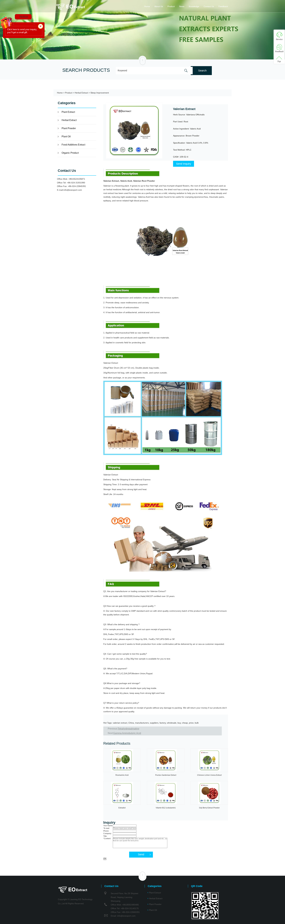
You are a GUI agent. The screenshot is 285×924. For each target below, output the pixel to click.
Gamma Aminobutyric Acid (127, 733)
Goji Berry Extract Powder (209, 808)
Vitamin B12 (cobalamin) (166, 808)
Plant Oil (66, 136)
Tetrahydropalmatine (128, 728)
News (181, 6)
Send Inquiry (183, 163)
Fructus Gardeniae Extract (165, 775)
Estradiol (122, 808)
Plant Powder (69, 128)
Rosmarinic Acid (122, 775)
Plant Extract (68, 112)
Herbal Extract (81, 93)
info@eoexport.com (73, 190)
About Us (158, 6)
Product (171, 6)
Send (141, 854)
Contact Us (209, 6)
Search (202, 70)
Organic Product (70, 153)
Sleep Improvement (99, 93)
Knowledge (194, 6)
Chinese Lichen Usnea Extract (209, 775)
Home (147, 6)
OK (105, 859)
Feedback (223, 6)
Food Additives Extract (73, 144)
